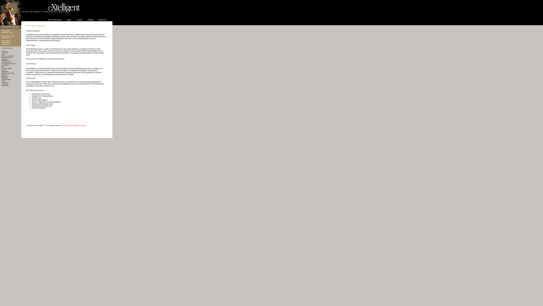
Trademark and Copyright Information (74, 125)
